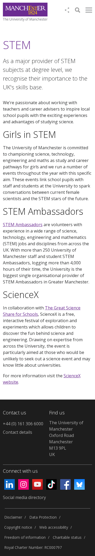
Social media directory (24, 497)
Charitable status (67, 537)
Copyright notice (18, 527)
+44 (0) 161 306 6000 (23, 424)
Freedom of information (25, 537)
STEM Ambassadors (22, 224)
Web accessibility (53, 527)
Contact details (17, 432)
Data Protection (43, 517)
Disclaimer (13, 517)
